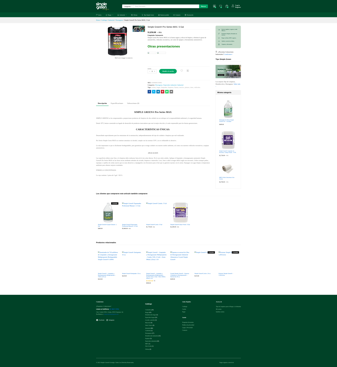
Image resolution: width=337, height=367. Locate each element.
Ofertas (135, 15)
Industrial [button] (122, 15)
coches (153, 87)
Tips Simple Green (149, 15)
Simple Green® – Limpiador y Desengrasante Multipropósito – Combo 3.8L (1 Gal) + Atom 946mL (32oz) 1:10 (156, 276)
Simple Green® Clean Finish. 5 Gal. (180, 224)
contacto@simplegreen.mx (111, 314)
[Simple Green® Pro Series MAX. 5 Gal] (149, 91)
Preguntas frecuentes (188, 322)
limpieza (170, 87)
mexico (181, 87)
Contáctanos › (228, 54)
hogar (158, 87)
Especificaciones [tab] (117, 103)
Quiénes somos (220, 312)
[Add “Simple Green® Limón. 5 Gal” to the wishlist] (154, 220)
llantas (176, 87)
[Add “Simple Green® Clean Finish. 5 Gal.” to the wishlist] (178, 220)
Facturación (190, 15)
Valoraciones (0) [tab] (133, 103)
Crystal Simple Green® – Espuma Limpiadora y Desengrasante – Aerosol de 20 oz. (179, 275)
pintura (187, 87)
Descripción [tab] (102, 103)
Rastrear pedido (164, 15)
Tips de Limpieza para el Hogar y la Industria (228, 306)
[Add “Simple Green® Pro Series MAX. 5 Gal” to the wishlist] (182, 70)
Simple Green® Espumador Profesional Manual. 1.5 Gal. (130, 225)
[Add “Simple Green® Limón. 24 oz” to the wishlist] (202, 269)
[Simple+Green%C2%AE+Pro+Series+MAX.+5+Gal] (154, 91)
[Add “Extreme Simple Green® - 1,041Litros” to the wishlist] (226, 269)
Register (238, 7)
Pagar (183, 312)
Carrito (184, 309)
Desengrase (159, 85)
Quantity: (149, 68)
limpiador (164, 87)
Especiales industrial (169, 85)
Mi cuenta (218, 309)
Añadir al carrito (168, 71)
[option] (108, 218)
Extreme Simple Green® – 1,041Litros (226, 274)
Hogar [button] (109, 15)
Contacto (178, 15)
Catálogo (184, 306)
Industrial (180, 85)
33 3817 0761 (114, 309)
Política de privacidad (188, 325)
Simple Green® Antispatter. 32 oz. (131, 273)
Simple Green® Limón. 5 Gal (154, 224)
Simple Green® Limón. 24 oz (202, 273)
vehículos (197, 87)
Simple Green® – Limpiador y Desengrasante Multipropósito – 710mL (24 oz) (107, 275)
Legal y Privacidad (187, 327)
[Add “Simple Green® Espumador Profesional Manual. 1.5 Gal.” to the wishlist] (129, 220)
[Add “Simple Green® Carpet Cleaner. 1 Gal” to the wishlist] (105, 220)
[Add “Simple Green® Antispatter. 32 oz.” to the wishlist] (129, 269)
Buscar (203, 6)
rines (191, 87)
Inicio (99, 15)
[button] (188, 70)
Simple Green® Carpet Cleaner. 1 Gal (107, 225)
